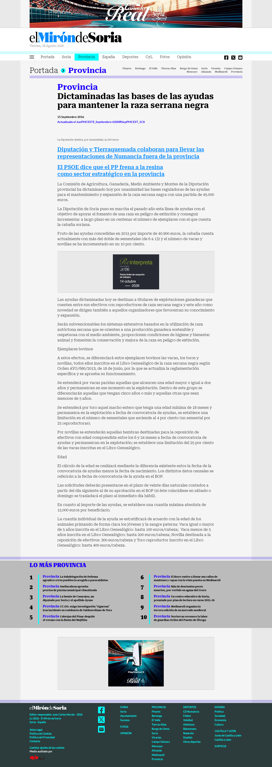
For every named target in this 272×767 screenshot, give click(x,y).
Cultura (219, 724)
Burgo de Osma (189, 68)
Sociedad (220, 715)
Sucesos (125, 720)
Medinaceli (221, 72)
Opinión (184, 57)
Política (219, 711)
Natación (188, 733)
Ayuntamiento (128, 715)
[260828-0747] (136, 13)
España (108, 57)
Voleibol (188, 720)
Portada (47, 57)
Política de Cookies (41, 733)
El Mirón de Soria (76, 38)
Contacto (35, 741)
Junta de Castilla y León (228, 735)
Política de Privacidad (42, 737)
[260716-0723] (136, 663)
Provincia (86, 57)
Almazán (206, 72)
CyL (149, 57)
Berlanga (140, 68)
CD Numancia (191, 711)
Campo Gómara (233, 68)
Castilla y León (225, 731)
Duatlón (187, 737)
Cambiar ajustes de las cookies (47, 747)
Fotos (165, 57)
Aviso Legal (36, 729)
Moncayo (192, 72)
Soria (66, 57)
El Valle (153, 68)
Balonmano (189, 728)
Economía (220, 720)
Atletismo (188, 724)
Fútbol (187, 715)
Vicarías (216, 68)
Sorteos (220, 746)
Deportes (130, 57)
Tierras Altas (168, 68)
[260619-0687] (136, 271)
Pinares (126, 68)
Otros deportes (192, 741)
